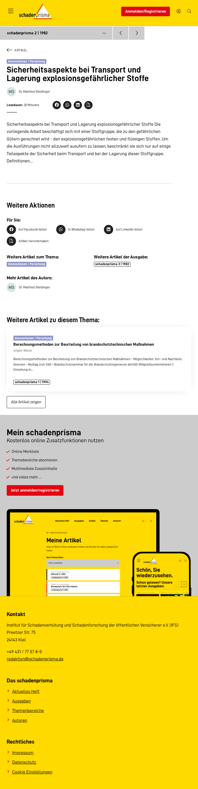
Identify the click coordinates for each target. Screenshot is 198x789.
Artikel (21, 50)
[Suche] (189, 11)
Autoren (19, 720)
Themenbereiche (28, 710)
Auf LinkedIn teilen (129, 229)
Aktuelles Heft (25, 691)
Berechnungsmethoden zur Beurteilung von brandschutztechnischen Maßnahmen (83, 344)
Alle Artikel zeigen (26, 402)
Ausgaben (21, 701)
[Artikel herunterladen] (88, 105)
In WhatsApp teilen (81, 229)
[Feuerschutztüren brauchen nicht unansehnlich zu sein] (136, 33)
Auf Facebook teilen (33, 229)
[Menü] (10, 11)
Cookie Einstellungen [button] (32, 772)
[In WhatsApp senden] (67, 105)
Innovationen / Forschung (26, 61)
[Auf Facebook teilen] (57, 105)
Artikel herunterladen (34, 241)
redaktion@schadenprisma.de (35, 659)
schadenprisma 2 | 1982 (112, 264)
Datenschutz (24, 762)
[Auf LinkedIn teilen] (78, 105)
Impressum (23, 752)
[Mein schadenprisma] (179, 11)
